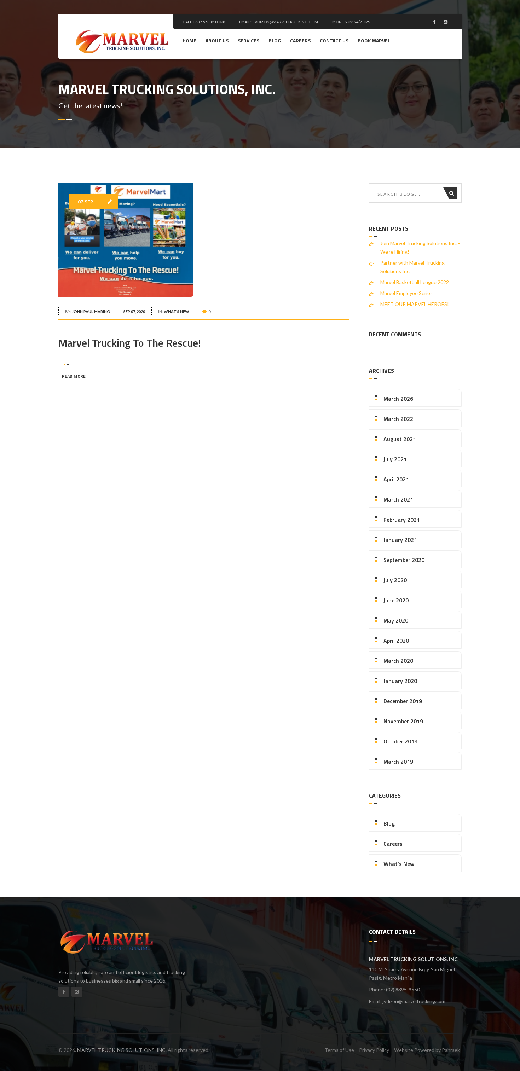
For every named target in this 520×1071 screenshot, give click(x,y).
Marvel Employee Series (406, 293)
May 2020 (395, 620)
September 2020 (403, 560)
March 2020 (398, 660)
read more (74, 376)
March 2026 (398, 398)
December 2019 (402, 701)
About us (217, 40)
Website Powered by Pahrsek (427, 1050)
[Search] (453, 193)
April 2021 (396, 479)
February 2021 (401, 519)
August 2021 (399, 439)
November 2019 (403, 721)
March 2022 (398, 419)
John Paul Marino (91, 311)
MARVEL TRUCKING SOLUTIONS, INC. (122, 1050)
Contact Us (334, 40)
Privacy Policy (374, 1050)
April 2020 (396, 640)
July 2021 (395, 459)
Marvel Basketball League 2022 (414, 282)
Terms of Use (339, 1050)
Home (189, 40)
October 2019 (400, 741)
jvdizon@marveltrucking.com (285, 21)
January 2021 (400, 540)
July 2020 (395, 580)
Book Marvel (374, 40)
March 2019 (398, 761)
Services (248, 40)
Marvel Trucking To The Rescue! (129, 343)
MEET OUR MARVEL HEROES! (414, 304)
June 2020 (396, 600)
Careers (300, 40)
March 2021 (398, 499)
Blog (274, 40)
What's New (176, 311)
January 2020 (400, 681)
